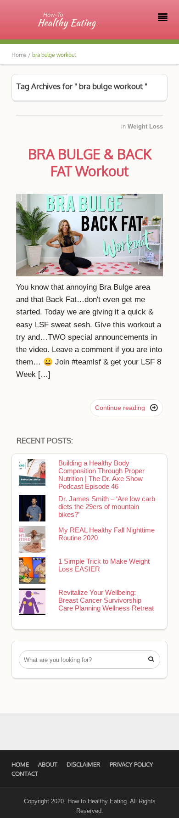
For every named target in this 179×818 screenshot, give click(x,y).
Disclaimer (84, 764)
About (47, 764)
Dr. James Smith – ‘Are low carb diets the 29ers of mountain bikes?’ (106, 506)
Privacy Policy (131, 764)
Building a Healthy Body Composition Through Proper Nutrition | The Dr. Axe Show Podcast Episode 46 (101, 474)
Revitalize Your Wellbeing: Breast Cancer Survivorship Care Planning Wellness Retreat (106, 600)
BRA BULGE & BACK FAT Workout (89, 162)
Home (20, 764)
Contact (24, 773)
